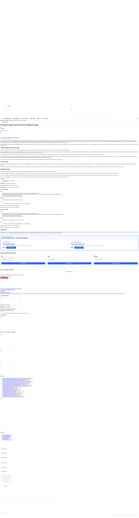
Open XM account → (23, 263)
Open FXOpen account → (115, 263)
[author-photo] (2, 290)
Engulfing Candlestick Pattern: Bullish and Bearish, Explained (13, 380)
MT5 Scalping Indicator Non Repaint (7, 469)
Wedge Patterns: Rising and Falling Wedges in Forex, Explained (14, 379)
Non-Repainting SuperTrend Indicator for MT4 (14, 288)
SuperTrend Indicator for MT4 (9, 289)
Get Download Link (4, 277)
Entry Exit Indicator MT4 (5, 447)
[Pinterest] (10, 134)
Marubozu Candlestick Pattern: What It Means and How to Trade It (14, 385)
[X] (6, 134)
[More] (18, 134)
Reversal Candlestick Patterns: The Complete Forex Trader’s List (14, 383)
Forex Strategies (5, 120)
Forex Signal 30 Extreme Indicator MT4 (9, 393)
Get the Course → (79, 247)
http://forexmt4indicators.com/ (5, 292)
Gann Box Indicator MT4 (7, 388)
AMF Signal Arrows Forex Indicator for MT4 (10, 396)
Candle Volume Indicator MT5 (6, 465)
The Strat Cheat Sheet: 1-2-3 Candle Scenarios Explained (12, 384)
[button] (137, 118)
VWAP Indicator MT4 (6, 391)
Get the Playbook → (11, 247)
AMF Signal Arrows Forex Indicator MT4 (10, 392)
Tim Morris (2, 128)
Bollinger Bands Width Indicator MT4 (7, 451)
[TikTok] (8, 504)
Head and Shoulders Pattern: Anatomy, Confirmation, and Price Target (15, 381)
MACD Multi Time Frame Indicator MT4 (10, 395)
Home (1, 120)
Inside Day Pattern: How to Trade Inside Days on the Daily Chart (14, 382)
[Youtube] (12, 504)
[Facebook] (2, 134)
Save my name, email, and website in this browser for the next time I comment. (15, 313)
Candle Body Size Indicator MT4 (8, 394)
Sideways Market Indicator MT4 (8, 389)
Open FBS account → (69, 263)
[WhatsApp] (14, 134)
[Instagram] (5, 504)
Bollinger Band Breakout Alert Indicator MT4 (10, 390)
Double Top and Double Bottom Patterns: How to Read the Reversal (14, 378)
